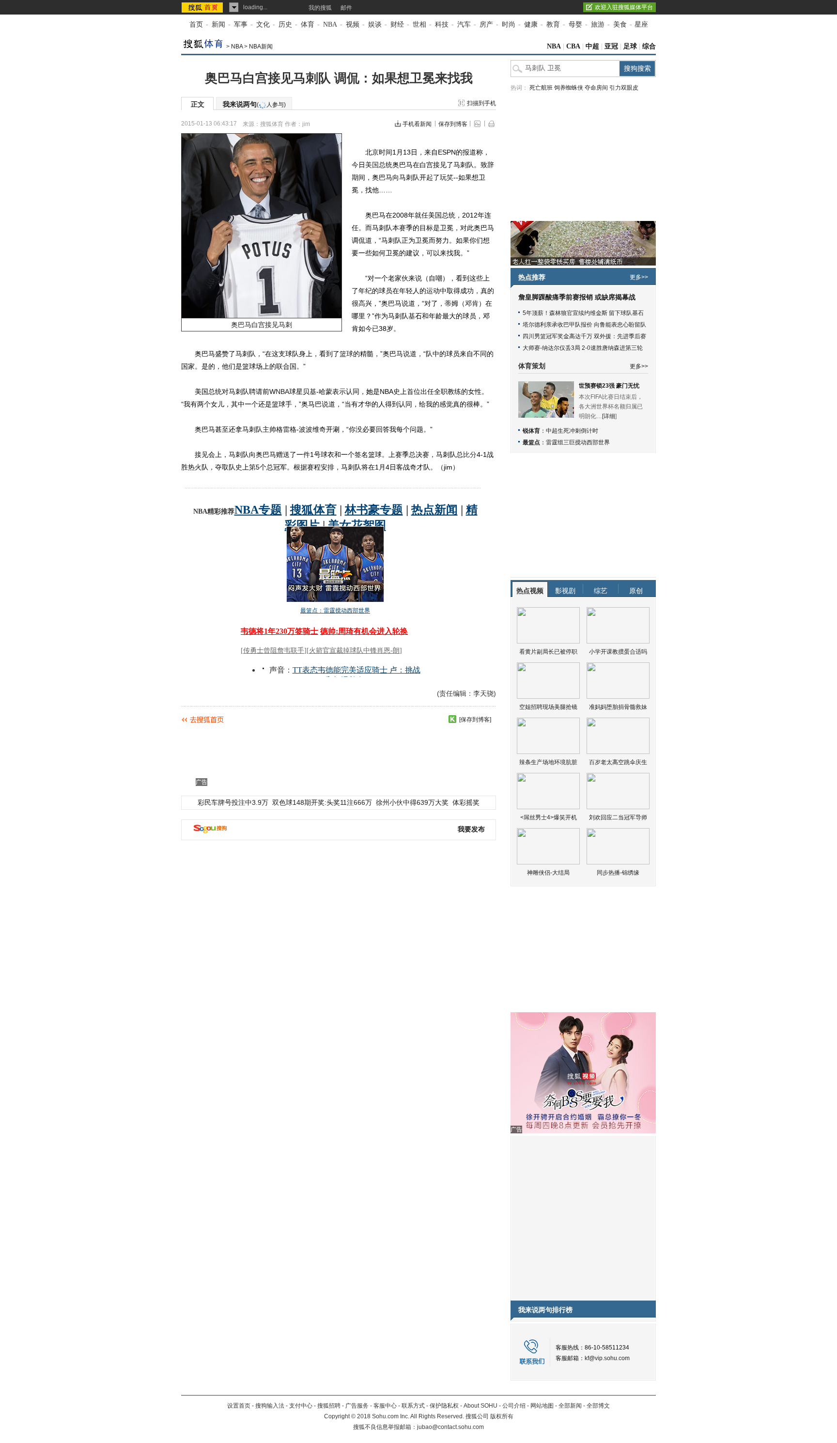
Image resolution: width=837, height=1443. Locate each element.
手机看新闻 (417, 124)
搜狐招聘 (329, 1405)
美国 (372, 165)
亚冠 (611, 46)
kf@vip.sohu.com (607, 1358)
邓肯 (472, 303)
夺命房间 (596, 87)
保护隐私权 (444, 1405)
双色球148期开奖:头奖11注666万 (322, 802)
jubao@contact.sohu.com (450, 1427)
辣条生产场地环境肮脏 (548, 762)
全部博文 (598, 1405)
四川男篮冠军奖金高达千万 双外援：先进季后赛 (584, 336)
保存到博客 (452, 124)
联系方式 (413, 1405)
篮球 (346, 354)
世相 (419, 24)
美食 (620, 24)
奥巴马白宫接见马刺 (261, 325)
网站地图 (542, 1405)
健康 (531, 24)
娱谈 (375, 24)
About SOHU (480, 1405)
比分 (470, 454)
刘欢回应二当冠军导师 (618, 817)
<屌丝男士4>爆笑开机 (548, 817)
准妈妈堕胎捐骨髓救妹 (618, 707)
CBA (573, 46)
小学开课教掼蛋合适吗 (618, 651)
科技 (442, 24)
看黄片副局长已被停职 (548, 651)
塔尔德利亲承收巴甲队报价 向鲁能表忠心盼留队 (584, 324)
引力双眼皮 (623, 87)
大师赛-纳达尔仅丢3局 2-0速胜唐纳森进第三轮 (583, 348)
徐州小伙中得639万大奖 (412, 802)
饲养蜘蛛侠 (568, 87)
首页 (196, 24)
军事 (241, 24)
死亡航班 (541, 87)
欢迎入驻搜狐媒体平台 (624, 7)
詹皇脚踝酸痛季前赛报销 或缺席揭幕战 (577, 297)
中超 (592, 46)
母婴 (575, 24)
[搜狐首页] (203, 7)
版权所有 (501, 1416)
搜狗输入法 (269, 1405)
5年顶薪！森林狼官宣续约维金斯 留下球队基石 (583, 313)
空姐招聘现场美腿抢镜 (548, 707)
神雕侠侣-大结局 (548, 872)
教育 (553, 24)
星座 (641, 24)
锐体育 (531, 430)
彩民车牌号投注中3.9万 (233, 802)
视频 (352, 24)
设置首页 (238, 1405)
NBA (330, 24)
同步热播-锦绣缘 (618, 872)
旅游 (597, 24)
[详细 (608, 416)
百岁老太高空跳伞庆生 (618, 762)
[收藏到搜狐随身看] (452, 719)
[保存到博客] (475, 719)
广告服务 (357, 1405)
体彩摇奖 (466, 802)
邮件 (346, 7)
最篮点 (531, 442)
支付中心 (300, 1405)
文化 (263, 24)
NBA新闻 (261, 46)
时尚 (508, 24)
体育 (307, 24)
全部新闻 (570, 1405)
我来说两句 (254, 104)
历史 (285, 24)
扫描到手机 (481, 103)
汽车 (464, 24)
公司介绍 (514, 1405)
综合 (649, 46)
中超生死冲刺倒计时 (572, 430)
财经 (397, 24)
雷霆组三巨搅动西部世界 (578, 442)
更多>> (639, 277)
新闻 (218, 24)
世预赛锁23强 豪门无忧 (609, 385)
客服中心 (385, 1405)
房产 (486, 24)
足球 (630, 46)
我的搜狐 (320, 7)
